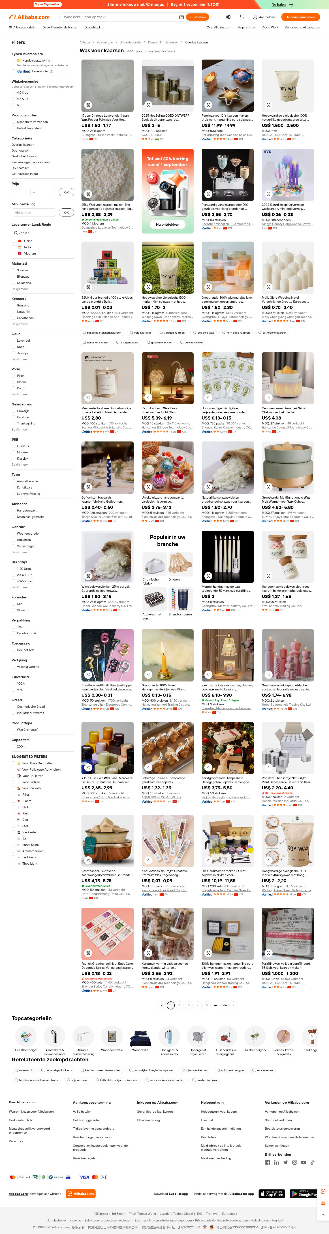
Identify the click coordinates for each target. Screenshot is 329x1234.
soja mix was (79, 1080)
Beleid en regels (84, 1158)
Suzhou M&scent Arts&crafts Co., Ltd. (107, 427)
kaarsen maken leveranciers (103, 1070)
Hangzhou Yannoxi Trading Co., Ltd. (166, 704)
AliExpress (101, 1213)
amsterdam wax (207, 1080)
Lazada (164, 1213)
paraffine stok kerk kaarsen (104, 332)
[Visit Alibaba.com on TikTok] (312, 1162)
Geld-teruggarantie (86, 1120)
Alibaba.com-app (241, 1193)
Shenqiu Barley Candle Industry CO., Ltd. (228, 427)
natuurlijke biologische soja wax (153, 1070)
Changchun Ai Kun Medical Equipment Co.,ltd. (107, 797)
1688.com (118, 1213)
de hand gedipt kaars (59, 1070)
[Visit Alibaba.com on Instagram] (294, 1162)
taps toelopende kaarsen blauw (38, 1080)
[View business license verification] (205, 1227)
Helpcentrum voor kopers (219, 1111)
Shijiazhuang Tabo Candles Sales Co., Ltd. (228, 135)
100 (224, 1005)
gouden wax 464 (161, 342)
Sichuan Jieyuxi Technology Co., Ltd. (167, 516)
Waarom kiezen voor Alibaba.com (32, 1111)
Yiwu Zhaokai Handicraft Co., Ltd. (164, 890)
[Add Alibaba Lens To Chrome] (81, 1193)
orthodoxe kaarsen (274, 332)
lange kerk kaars (97, 342)
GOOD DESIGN (152, 135)
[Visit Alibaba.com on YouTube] (303, 1162)
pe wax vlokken (194, 342)
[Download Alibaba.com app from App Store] (271, 1193)
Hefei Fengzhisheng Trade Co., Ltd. (105, 894)
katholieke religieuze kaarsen (118, 1080)
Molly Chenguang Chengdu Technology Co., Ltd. (288, 317)
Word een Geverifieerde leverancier (290, 1137)
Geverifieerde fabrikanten (155, 1111)
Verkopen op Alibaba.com (282, 1111)
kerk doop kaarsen (238, 332)
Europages (229, 1213)
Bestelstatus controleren (282, 1128)
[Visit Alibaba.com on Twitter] (285, 1162)
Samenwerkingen (277, 1145)
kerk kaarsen (265, 1070)
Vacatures (16, 1141)
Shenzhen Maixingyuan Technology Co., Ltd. (228, 708)
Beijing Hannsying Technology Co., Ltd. (228, 797)
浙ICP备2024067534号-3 (278, 1227)
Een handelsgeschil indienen (221, 1128)
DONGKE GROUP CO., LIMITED (283, 135)
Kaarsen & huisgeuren (163, 42)
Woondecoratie (130, 42)
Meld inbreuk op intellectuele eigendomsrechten (221, 1147)
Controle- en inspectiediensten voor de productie (100, 1147)
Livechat (207, 1120)
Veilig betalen (82, 1111)
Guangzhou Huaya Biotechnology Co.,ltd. (228, 317)
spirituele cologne (232, 1070)
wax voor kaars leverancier (167, 1080)
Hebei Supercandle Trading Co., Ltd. (286, 704)
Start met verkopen (278, 1120)
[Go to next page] (233, 1005)
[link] (323, 1191)
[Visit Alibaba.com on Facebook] (267, 1162)
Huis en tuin (104, 42)
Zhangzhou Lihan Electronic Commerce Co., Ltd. (107, 704)
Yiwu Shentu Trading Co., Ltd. (282, 606)
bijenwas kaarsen (197, 1070)
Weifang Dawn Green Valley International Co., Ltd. (168, 317)
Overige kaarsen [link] (196, 42)
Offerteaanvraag (148, 1120)
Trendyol (212, 1213)
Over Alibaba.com (22, 1102)
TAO (199, 1213)
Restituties (208, 1137)
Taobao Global (183, 1213)
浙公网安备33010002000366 (237, 1227)
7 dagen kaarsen (174, 332)
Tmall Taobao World (142, 1213)
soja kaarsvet (142, 332)
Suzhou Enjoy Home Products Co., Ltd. (288, 516)
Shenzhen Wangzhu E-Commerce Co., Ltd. (228, 224)
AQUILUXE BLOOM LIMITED (161, 797)
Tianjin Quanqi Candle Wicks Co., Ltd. (106, 516)
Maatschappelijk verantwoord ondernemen (29, 1130)
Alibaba (85, 42)
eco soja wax (206, 332)
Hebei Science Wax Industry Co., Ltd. (106, 606)
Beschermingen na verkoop (92, 1137)
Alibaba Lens (18, 1193)
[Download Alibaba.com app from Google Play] (305, 1193)
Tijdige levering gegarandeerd (93, 1128)
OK (66, 192)
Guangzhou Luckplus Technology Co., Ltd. (107, 227)
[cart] (242, 17)
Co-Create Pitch (20, 1120)
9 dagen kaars (129, 342)
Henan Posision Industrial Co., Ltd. (285, 801)
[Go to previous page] (162, 1005)
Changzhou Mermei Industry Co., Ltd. (227, 606)
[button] (181, 17)
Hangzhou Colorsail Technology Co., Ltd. (288, 427)
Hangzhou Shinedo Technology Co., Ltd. (168, 427)
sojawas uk (26, 1070)
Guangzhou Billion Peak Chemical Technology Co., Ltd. (107, 135)
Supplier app (178, 1193)
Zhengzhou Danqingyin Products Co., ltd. (228, 516)
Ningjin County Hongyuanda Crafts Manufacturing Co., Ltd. (288, 224)
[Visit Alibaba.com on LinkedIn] (276, 1162)
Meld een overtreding (216, 1158)
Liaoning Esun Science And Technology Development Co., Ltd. (107, 317)
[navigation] (43, 524)
